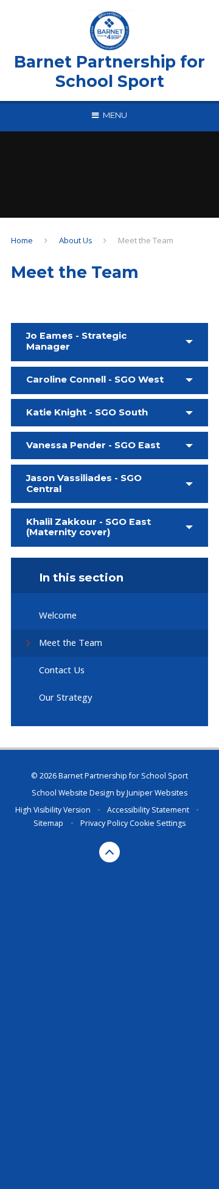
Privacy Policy (104, 823)
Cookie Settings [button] (158, 823)
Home (22, 240)
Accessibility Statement (148, 810)
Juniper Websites (157, 793)
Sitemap (48, 823)
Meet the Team (145, 240)
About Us (75, 240)
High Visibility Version (53, 810)
